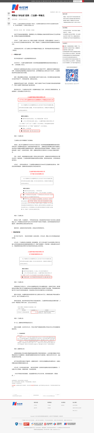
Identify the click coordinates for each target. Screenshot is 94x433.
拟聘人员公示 (75, 410)
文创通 (64, 1)
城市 (67, 1)
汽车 (52, 1)
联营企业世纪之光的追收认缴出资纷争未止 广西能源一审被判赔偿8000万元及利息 (72, 18)
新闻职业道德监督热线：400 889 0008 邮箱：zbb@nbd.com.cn (47, 429)
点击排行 (65, 43)
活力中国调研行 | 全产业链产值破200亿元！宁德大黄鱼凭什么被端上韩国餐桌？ (72, 62)
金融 (39, 1)
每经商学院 (71, 1)
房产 (55, 1)
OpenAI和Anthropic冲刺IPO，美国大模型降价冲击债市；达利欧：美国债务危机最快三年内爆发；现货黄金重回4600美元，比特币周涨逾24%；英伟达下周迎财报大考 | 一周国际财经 (72, 53)
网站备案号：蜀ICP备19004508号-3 (49, 427)
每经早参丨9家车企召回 (68, 49)
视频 (43, 1)
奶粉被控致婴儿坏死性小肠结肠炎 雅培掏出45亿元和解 (72, 51)
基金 (50, 1)
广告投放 (49, 405)
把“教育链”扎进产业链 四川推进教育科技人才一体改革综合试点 (72, 37)
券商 (46, 1)
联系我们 (50, 402)
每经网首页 (33, 1)
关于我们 (35, 405)
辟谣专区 (62, 405)
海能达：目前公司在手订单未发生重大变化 (71, 16)
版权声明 (35, 407)
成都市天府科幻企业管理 (77, 407)
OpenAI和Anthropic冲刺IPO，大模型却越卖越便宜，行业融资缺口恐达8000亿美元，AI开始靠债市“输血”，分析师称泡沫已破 (72, 60)
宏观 (37, 1)
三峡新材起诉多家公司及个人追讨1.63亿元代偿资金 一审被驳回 (72, 22)
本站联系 (32, 385)
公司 (41, 1)
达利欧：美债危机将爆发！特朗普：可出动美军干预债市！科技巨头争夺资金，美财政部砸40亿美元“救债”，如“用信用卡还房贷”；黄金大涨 (72, 46)
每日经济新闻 (75, 405)
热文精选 (65, 27)
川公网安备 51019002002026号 (63, 427)
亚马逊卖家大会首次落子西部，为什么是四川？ (71, 34)
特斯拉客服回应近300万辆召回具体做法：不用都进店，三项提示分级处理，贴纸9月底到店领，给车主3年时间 (72, 55)
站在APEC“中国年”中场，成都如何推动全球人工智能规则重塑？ (72, 36)
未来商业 (61, 1)
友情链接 (49, 407)
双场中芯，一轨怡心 (67, 32)
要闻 (57, 12)
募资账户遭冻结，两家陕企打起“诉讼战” (71, 20)
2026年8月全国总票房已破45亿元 (70, 57)
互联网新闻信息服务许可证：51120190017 (33, 427)
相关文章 (65, 14)
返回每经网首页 (36, 395)
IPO (48, 1)
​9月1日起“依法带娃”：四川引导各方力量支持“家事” (72, 30)
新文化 (57, 1)
